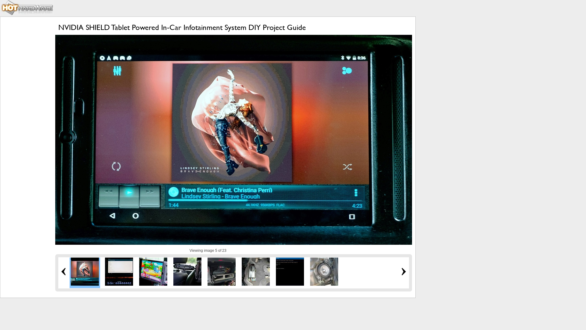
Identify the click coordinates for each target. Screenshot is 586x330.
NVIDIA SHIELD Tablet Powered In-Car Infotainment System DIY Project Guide (182, 27)
